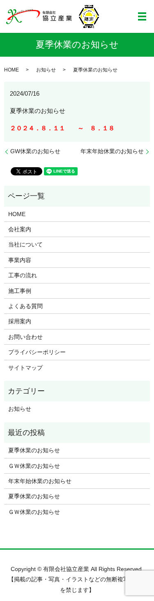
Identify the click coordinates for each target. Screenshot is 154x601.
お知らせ (46, 70)
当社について (25, 244)
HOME (11, 70)
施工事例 (19, 291)
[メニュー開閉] (142, 16)
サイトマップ (25, 367)
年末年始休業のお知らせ (112, 151)
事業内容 (19, 260)
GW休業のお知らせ (35, 151)
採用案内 (19, 321)
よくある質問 (25, 306)
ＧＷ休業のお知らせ (34, 466)
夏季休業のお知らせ (34, 450)
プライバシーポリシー (37, 352)
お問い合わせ (25, 337)
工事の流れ (22, 275)
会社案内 (19, 229)
